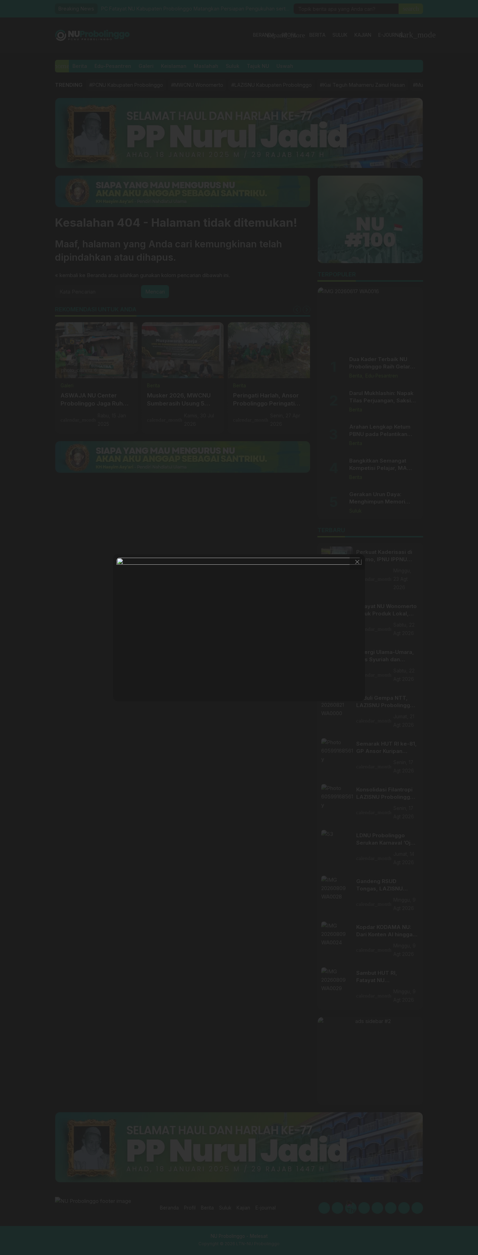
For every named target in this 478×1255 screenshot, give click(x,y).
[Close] (357, 562)
